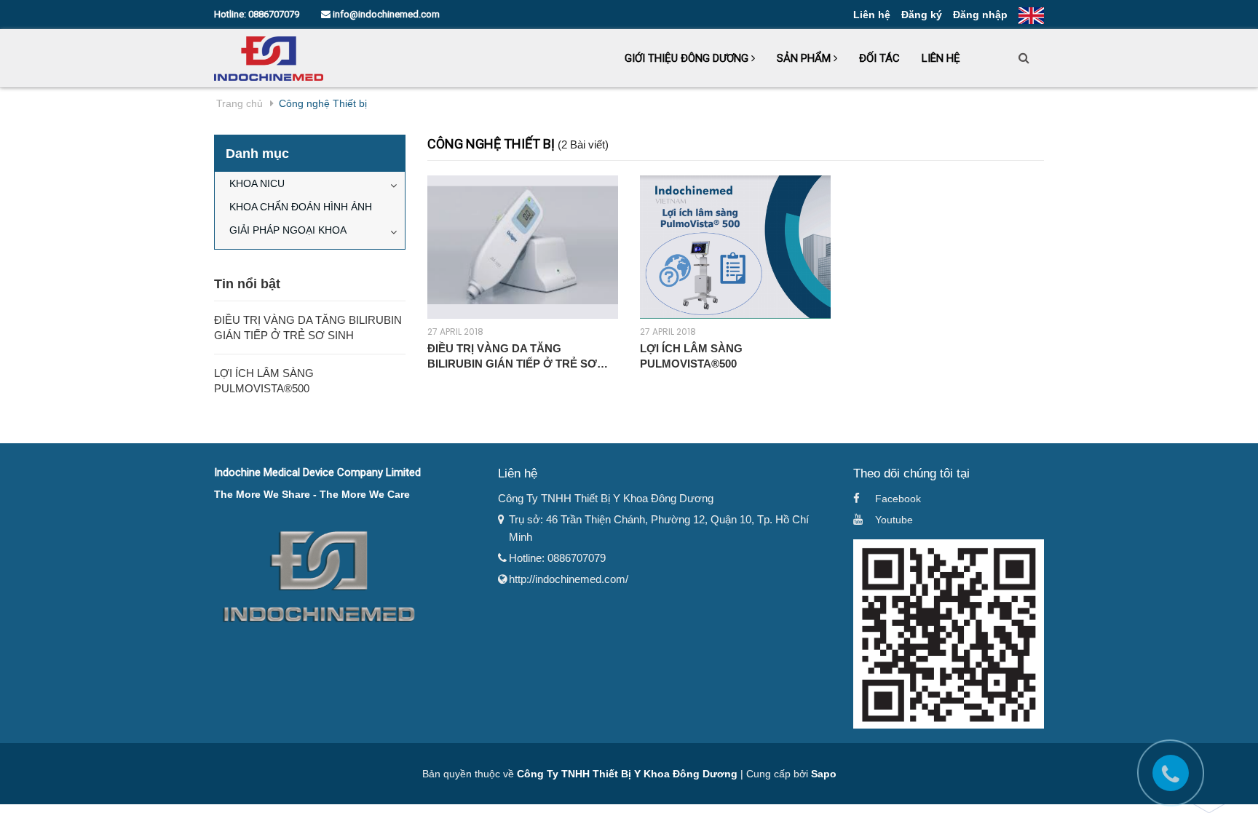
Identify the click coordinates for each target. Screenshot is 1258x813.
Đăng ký (921, 14)
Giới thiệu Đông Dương (688, 58)
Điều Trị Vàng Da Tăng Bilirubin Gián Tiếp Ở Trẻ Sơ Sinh (512, 356)
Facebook (898, 498)
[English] (1031, 14)
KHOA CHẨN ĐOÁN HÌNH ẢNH (300, 207)
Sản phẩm (805, 58)
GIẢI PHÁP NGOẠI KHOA (288, 230)
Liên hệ (871, 14)
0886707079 (273, 14)
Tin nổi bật (247, 284)
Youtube (894, 520)
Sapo (823, 774)
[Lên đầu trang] (1232, 773)
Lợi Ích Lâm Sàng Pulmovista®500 (691, 356)
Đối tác (879, 58)
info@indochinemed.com (385, 14)
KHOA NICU (257, 183)
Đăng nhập (980, 14)
